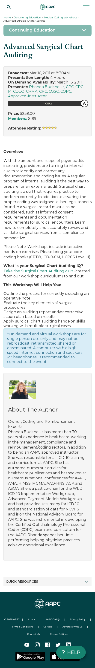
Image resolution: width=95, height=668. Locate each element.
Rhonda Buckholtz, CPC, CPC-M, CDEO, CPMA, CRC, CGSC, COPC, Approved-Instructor (46, 91)
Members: (17, 118)
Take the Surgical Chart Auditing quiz (38, 271)
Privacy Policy (77, 619)
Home (7, 17)
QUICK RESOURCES (22, 581)
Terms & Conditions (22, 626)
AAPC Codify (52, 619)
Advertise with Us (72, 626)
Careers (48, 626)
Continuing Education (27, 17)
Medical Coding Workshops (60, 17)
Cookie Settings (59, 634)
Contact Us (33, 634)
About (31, 619)
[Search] (9, 7)
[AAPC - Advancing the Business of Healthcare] (47, 7)
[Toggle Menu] (47, 30)
